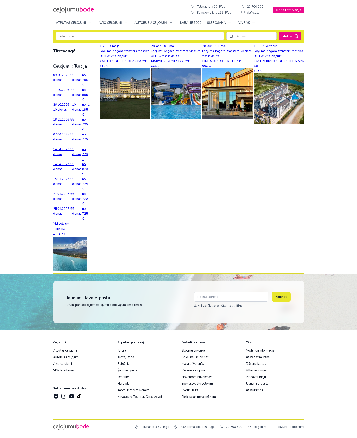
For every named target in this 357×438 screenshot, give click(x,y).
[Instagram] (63, 394)
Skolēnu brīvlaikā (193, 350)
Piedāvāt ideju (256, 377)
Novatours (124, 397)
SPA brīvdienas (63, 370)
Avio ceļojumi (62, 364)
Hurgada (123, 383)
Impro (121, 390)
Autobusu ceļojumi (66, 357)
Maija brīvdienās (193, 364)
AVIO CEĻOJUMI (111, 23)
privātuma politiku (229, 306)
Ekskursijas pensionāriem (199, 397)
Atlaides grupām (257, 370)
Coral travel (154, 397)
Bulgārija (123, 364)
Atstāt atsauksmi (258, 357)
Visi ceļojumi (61, 223)
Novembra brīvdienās (197, 377)
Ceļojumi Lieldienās (195, 357)
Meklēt (287, 36)
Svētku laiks (190, 390)
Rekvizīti (281, 427)
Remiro (144, 390)
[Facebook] (55, 394)
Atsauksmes (254, 390)
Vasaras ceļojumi (193, 370)
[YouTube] (71, 395)
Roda (130, 357)
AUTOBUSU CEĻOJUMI (151, 23)
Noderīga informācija (260, 350)
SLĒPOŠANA (217, 23)
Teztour (138, 397)
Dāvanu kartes (256, 364)
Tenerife (123, 377)
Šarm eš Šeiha (127, 370)
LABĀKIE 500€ (190, 23)
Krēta (121, 357)
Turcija (121, 350)
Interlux (132, 390)
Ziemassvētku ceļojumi (197, 383)
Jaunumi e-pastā (257, 383)
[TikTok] (79, 394)
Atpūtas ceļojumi (71, 23)
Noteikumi (297, 427)
